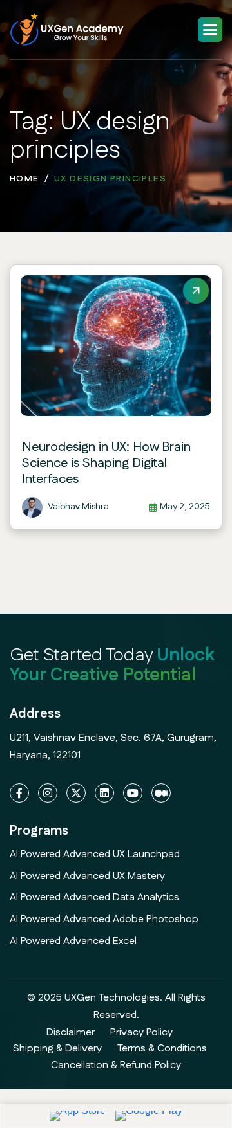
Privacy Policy (141, 1032)
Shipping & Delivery (57, 1048)
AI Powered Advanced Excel (73, 941)
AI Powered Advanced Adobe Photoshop (104, 919)
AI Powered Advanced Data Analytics (94, 897)
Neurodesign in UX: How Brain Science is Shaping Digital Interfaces (106, 463)
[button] (210, 29)
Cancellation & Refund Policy (116, 1065)
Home (24, 178)
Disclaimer (70, 1032)
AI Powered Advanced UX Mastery (87, 876)
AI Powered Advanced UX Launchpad (95, 854)
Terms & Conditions (162, 1048)
